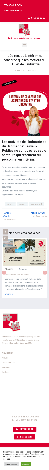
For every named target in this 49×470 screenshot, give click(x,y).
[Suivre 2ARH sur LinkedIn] (5, 238)
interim (22, 204)
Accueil (5, 358)
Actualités (32, 71)
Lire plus (8, 294)
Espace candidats (13, 5)
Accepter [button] (25, 464)
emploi (10, 204)
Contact (5, 372)
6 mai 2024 (19, 71)
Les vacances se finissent (17, 274)
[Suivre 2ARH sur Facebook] (5, 231)
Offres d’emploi (8, 362)
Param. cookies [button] (11, 464)
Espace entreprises (13, 10)
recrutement (36, 204)
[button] (24, 45)
